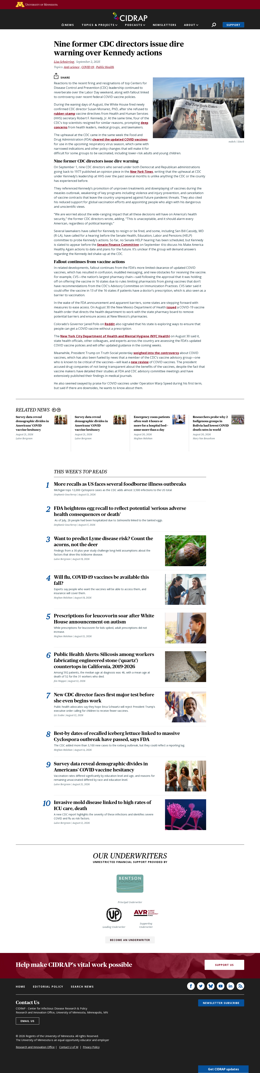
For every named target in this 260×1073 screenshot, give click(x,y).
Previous (54, 410)
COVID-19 (87, 67)
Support (233, 25)
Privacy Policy (91, 1047)
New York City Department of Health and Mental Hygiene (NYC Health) (115, 336)
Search (214, 25)
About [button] (189, 25)
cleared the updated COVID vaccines (120, 139)
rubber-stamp (64, 113)
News (69, 25)
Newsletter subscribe (221, 1003)
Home (20, 986)
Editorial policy (48, 986)
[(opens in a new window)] (37, 4)
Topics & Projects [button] (98, 25)
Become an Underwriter (130, 940)
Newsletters (164, 25)
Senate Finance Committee (118, 245)
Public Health (105, 67)
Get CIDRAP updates (223, 1069)
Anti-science (71, 67)
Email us (27, 1021)
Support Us (224, 965)
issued (171, 307)
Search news (82, 986)
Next (59, 410)
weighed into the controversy (156, 353)
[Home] (130, 16)
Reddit (110, 324)
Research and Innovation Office (35, 1047)
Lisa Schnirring (64, 62)
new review (140, 362)
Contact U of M (68, 1047)
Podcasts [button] (133, 25)
